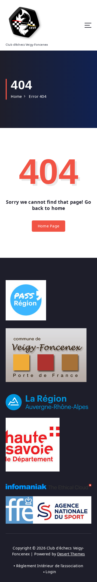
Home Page (48, 225)
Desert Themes (71, 553)
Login (51, 571)
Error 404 (37, 96)
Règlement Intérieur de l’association (49, 565)
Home (16, 96)
